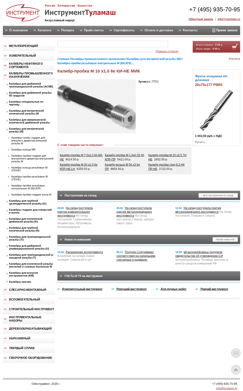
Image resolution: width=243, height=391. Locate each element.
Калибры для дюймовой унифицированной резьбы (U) (29, 247)
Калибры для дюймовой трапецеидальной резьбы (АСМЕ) (31, 85)
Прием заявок (226, 30)
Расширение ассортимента (84, 252)
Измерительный (22, 55)
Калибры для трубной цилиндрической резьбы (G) (28, 202)
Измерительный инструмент (82, 289)
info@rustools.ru (229, 19)
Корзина (234, 58)
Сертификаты (124, 30)
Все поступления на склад (218, 195)
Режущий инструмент (132, 289)
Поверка (67, 30)
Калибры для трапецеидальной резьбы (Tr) (30, 238)
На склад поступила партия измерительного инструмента (75, 211)
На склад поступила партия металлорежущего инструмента (134, 211)
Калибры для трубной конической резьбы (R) (24, 229)
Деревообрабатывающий (30, 328)
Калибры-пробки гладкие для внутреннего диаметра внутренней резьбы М (32, 158)
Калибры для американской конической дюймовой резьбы (29, 121)
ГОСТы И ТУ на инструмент (84, 276)
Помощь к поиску (167, 51)
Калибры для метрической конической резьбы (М (26, 112)
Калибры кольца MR (23, 149)
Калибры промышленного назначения (31, 75)
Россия (50, 5)
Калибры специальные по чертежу (26, 103)
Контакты (190, 30)
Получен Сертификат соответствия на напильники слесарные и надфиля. (136, 255)
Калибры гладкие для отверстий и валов (30, 211)
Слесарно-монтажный (27, 289)
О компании (18, 30)
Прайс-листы (94, 30)
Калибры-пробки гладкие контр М (31, 194)
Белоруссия (66, 5)
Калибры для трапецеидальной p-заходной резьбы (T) (31, 256)
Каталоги (44, 30)
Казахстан (85, 5)
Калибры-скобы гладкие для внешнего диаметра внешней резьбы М (29, 140)
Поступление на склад (81, 195)
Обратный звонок (201, 19)
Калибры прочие (20, 281)
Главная (63, 59)
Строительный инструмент (31, 309)
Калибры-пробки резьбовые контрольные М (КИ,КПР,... (28, 187)
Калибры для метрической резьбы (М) (26, 130)
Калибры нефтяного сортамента (26, 65)
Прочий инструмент (214, 289)
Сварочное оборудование (30, 357)
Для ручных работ (174, 289)
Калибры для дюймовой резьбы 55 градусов (30, 94)
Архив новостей (225, 239)
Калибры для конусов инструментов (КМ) (23, 274)
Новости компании (78, 239)
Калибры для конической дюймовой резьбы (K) (25, 220)
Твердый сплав (22, 348)
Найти (177, 44)
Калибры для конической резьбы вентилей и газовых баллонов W (31, 265)
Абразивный (19, 338)
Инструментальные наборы (25, 319)
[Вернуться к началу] (236, 369)
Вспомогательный (24, 299)
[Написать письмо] (236, 353)
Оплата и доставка (159, 30)
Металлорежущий (23, 46)
